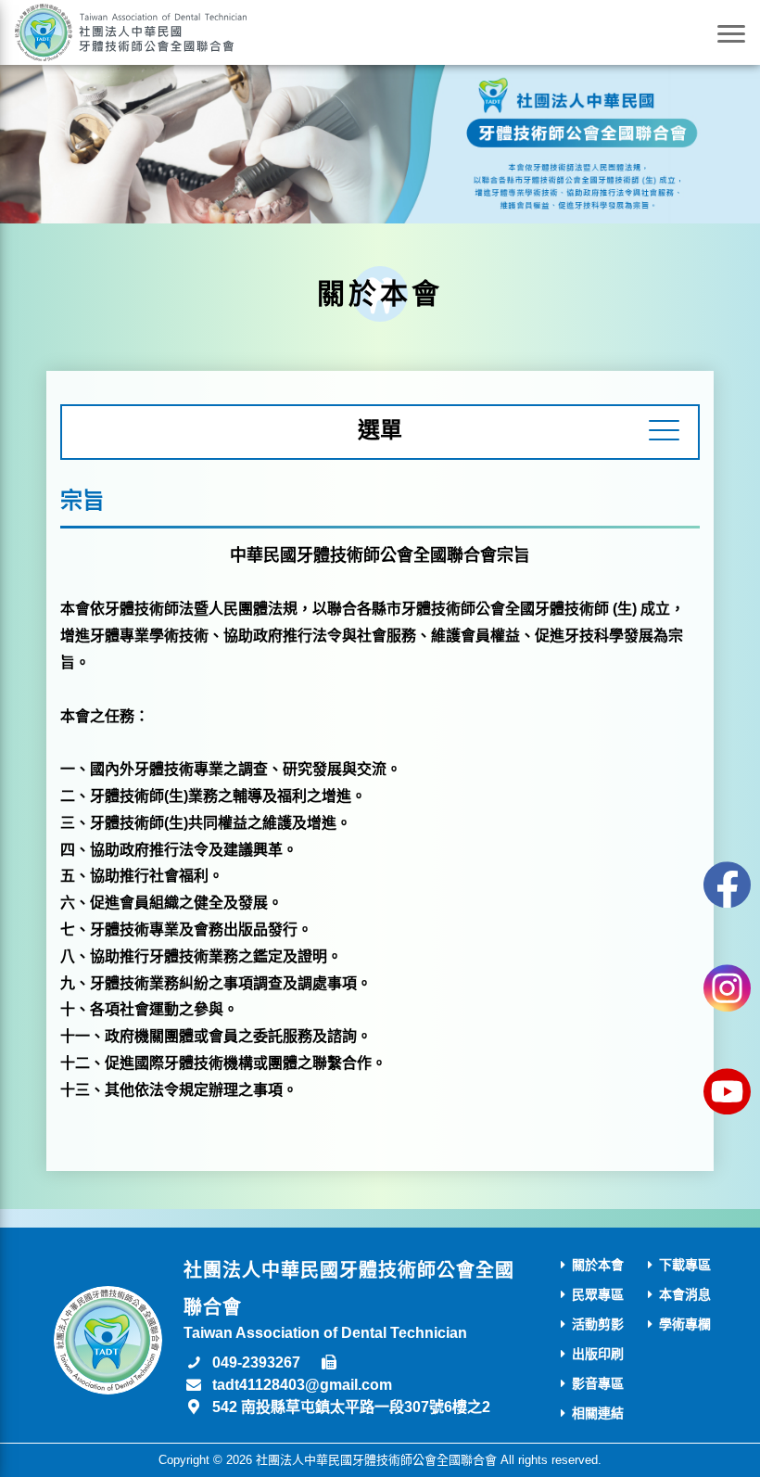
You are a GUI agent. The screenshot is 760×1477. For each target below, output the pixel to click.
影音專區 (598, 1383)
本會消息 (685, 1294)
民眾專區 (598, 1294)
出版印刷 (598, 1353)
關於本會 (598, 1264)
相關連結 (598, 1413)
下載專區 (685, 1264)
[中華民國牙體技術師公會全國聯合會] (131, 32)
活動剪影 (598, 1324)
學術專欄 (685, 1324)
